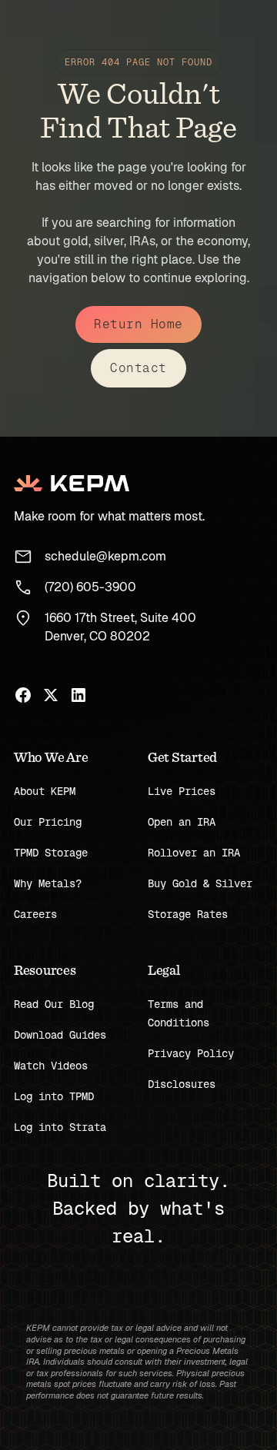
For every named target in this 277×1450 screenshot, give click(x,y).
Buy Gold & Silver (200, 883)
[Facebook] (23, 695)
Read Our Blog (54, 1004)
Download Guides (60, 1035)
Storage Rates (188, 914)
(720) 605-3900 (90, 587)
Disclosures (181, 1084)
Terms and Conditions (178, 1013)
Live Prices (181, 791)
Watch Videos (51, 1066)
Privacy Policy (191, 1053)
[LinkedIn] (78, 695)
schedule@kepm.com (105, 556)
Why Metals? (48, 883)
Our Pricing (48, 822)
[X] (51, 695)
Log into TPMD (54, 1096)
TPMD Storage (51, 853)
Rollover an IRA (194, 853)
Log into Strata (60, 1127)
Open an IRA (181, 822)
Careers (35, 914)
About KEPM (44, 791)
